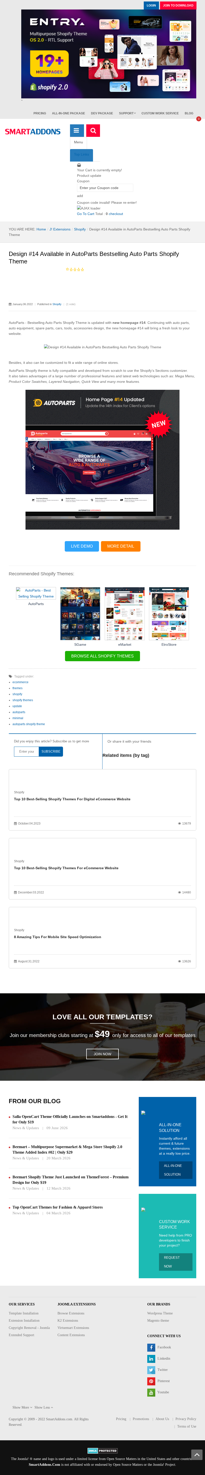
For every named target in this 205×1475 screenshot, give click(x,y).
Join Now (102, 1054)
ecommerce (20, 682)
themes (17, 688)
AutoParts (36, 604)
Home (41, 229)
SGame (80, 644)
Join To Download (178, 5)
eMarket (124, 644)
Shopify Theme (75, 323)
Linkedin (163, 1358)
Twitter (162, 1370)
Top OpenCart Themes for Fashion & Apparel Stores (57, 1207)
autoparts (18, 712)
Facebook (163, 1347)
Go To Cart (85, 214)
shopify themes (22, 700)
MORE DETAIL (120, 546)
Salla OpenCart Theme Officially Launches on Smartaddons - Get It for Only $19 (70, 1119)
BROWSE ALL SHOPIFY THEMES (102, 656)
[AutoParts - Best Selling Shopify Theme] (36, 593)
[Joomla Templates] (32, 131)
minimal (17, 718)
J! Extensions (60, 229)
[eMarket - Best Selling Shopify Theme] (125, 613)
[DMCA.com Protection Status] (103, 1450)
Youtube (162, 1392)
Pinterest (163, 1381)
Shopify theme (36, 371)
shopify (17, 694)
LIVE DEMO (82, 546)
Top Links (81, 154)
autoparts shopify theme (28, 724)
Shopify (80, 229)
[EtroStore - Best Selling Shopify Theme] (169, 613)
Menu (78, 142)
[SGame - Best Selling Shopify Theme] (80, 613)
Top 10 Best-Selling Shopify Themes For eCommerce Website (66, 868)
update (17, 706)
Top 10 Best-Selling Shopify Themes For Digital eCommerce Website (72, 799)
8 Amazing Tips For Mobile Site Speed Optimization (57, 937)
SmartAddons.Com (44, 1465)
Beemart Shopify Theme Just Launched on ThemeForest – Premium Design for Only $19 (70, 1180)
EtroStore (169, 644)
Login (151, 5)
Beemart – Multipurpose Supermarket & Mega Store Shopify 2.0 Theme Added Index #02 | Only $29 (67, 1149)
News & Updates (25, 1128)
